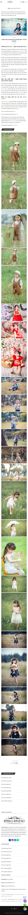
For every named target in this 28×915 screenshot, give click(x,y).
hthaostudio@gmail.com (9, 882)
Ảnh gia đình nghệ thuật (6, 790)
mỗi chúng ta (21, 51)
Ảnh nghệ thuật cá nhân (6, 777)
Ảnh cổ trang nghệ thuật (6, 797)
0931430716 (15, 125)
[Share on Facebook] (12, 763)
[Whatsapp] (24, 2)
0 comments (15, 761)
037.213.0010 (7, 879)
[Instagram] (21, 2)
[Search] (26, 2)
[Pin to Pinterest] (15, 763)
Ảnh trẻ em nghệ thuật (6, 794)
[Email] (23, 2)
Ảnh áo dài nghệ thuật (5, 784)
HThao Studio (4, 88)
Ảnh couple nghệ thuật (6, 787)
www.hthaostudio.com (10, 886)
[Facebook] (20, 2)
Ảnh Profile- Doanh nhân (6, 780)
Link (15, 111)
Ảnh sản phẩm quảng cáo (6, 800)
